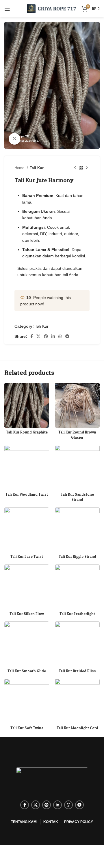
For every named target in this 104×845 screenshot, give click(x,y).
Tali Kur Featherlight (77, 614)
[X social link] (38, 336)
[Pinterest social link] (46, 336)
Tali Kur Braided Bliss (77, 671)
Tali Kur (37, 168)
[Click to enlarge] (14, 139)
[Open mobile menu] (7, 8)
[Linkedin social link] (53, 336)
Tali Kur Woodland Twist (26, 494)
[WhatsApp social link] (60, 336)
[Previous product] (75, 168)
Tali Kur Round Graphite (27, 432)
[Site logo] (51, 8)
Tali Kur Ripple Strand (77, 556)
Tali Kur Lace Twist (26, 556)
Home (19, 168)
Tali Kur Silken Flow (27, 614)
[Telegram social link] (67, 336)
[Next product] (87, 168)
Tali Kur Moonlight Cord (77, 728)
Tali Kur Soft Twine (26, 728)
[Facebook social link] (32, 336)
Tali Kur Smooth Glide (27, 671)
